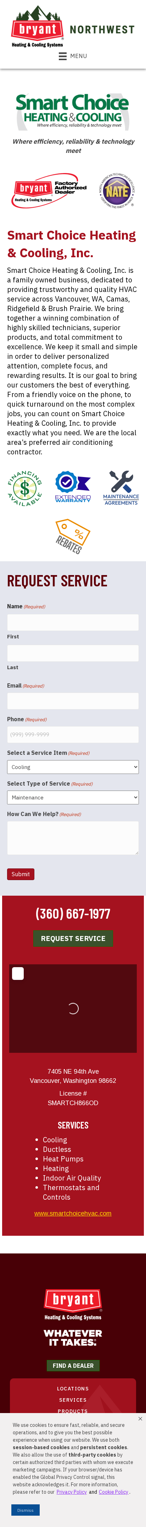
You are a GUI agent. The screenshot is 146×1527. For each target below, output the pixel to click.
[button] (140, 1418)
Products (73, 1411)
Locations (73, 1388)
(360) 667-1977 (73, 913)
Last (12, 667)
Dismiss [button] (25, 1510)
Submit (21, 874)
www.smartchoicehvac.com (73, 1213)
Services (73, 1400)
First (13, 636)
